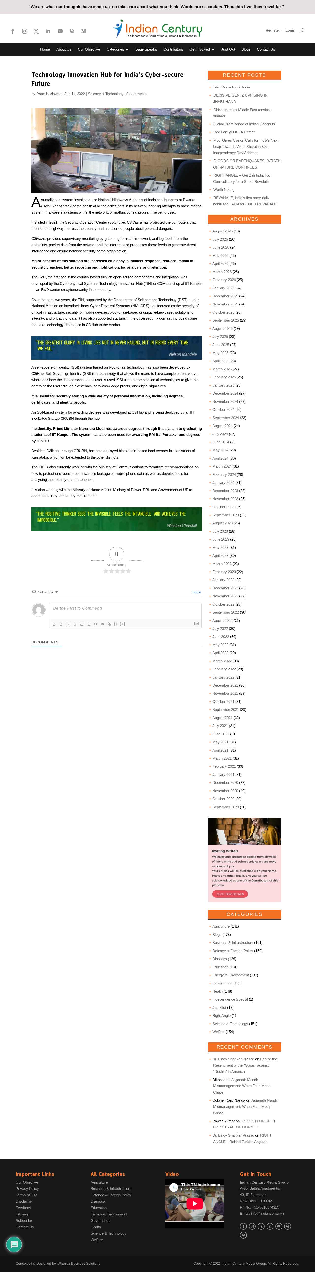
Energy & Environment (230, 975)
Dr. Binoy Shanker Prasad (233, 1059)
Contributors (173, 49)
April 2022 (220, 653)
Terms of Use (26, 1195)
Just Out (228, 49)
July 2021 (220, 726)
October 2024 (223, 409)
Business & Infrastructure (232, 942)
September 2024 (225, 418)
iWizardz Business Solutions (78, 1263)
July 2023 (220, 531)
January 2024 (223, 482)
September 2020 (225, 807)
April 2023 (220, 555)
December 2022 (225, 588)
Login (290, 30)
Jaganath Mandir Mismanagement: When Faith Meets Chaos (242, 1086)
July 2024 (220, 434)
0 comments (136, 94)
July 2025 (220, 336)
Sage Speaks (146, 49)
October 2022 (223, 604)
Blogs (246, 49)
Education (220, 967)
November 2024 (225, 401)
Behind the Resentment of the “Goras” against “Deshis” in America (245, 1065)
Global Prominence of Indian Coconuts (244, 124)
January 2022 (223, 677)
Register (273, 30)
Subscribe (24, 1220)
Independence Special (230, 999)
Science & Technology (106, 94)
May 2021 (220, 742)
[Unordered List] (88, 624)
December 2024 (225, 393)
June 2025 (220, 345)
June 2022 (220, 637)
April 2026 (220, 263)
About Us (63, 49)
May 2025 (220, 353)
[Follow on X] (36, 31)
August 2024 (222, 426)
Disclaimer (24, 1201)
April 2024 (220, 458)
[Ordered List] (81, 624)
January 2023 (223, 580)
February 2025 (224, 377)
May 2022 (220, 645)
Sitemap (22, 1214)
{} (115, 624)
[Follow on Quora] (72, 31)
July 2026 (220, 239)
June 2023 (220, 539)
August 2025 (222, 328)
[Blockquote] (95, 624)
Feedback (24, 1208)
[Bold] (54, 624)
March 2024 (222, 466)
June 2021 (220, 734)
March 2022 (222, 661)
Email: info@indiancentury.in (262, 1213)
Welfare (218, 1032)
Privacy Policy (27, 1188)
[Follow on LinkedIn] (48, 31)
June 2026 (220, 247)
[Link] (109, 624)
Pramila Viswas (49, 94)
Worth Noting (223, 190)
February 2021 (224, 766)
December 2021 (225, 685)
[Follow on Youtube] (60, 31)
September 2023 (225, 515)
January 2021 (223, 774)
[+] (122, 624)
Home (45, 49)
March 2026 (222, 272)
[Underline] (67, 624)
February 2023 (224, 572)
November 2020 (225, 791)
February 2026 (224, 280)
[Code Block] (102, 624)
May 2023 (220, 547)
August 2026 (222, 231)
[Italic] (61, 624)
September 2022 (225, 612)
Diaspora (219, 959)
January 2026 (223, 288)
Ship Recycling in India (231, 87)
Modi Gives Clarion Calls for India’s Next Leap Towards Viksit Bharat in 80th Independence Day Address (245, 146)
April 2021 (220, 750)
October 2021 (223, 701)
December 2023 (225, 491)
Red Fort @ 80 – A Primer (234, 132)
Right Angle (221, 1015)
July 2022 (220, 628)
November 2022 (225, 596)
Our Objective (89, 49)
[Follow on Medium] (84, 31)
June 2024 (220, 442)
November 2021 (225, 693)
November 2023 (225, 499)
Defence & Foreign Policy (232, 951)
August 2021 (222, 718)
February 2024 (224, 474)
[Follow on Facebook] (13, 31)
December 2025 (225, 296)
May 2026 (220, 255)
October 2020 (223, 799)
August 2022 (222, 620)
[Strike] (74, 624)
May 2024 (220, 450)
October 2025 (223, 312)
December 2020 (225, 783)
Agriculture (221, 926)
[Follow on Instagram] (25, 31)
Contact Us (266, 49)
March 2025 (222, 369)
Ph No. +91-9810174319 (259, 1207)
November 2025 (225, 304)
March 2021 (222, 758)
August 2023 (222, 523)
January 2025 (223, 385)
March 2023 (222, 564)
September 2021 (225, 710)
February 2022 (224, 669)
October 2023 (223, 507)
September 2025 (225, 320)
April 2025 (220, 361)
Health (217, 991)
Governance (222, 983)
